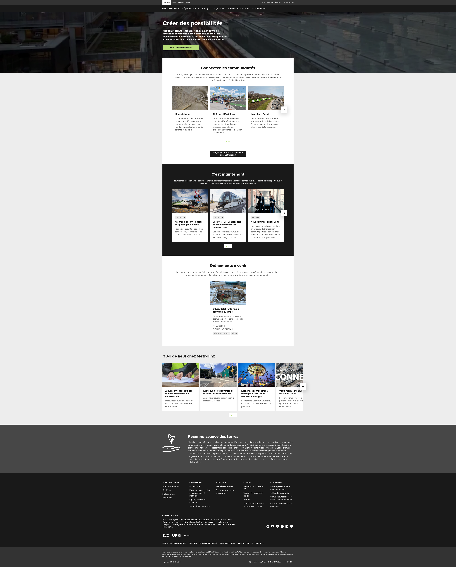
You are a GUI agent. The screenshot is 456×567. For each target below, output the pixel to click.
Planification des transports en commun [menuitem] (248, 8)
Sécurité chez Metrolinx (199, 506)
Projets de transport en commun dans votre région (228, 153)
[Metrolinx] (170, 515)
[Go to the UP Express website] (181, 2)
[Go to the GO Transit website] (174, 2)
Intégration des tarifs (279, 493)
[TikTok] (292, 526)
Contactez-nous (227, 543)
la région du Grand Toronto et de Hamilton (193, 524)
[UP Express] (176, 535)
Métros (246, 500)
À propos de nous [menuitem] (191, 8)
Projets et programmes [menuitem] (214, 8)
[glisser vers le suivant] (284, 109)
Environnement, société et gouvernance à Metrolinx (199, 493)
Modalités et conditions (174, 543)
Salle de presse (168, 494)
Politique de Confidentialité (203, 543)
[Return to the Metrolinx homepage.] (170, 8)
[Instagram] (282, 526)
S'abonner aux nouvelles (181, 47)
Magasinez (167, 498)
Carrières (166, 490)
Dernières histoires (224, 486)
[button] (174, 2)
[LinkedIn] (287, 526)
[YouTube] (273, 526)
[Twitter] (277, 526)
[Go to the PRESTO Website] (188, 2)
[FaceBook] (268, 526)
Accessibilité (194, 486)
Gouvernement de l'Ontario (196, 519)
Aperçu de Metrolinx (171, 486)
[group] (190, 8)
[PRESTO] (187, 535)
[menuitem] (190, 8)
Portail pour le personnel (251, 543)
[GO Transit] (165, 535)
